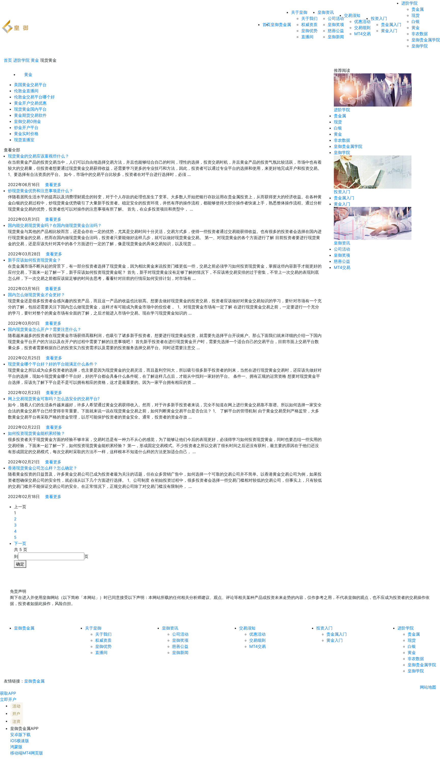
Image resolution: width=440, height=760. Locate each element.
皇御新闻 (336, 36)
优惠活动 (362, 21)
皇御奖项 (336, 24)
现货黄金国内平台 (30, 109)
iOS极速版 (19, 740)
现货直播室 (24, 139)
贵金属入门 (391, 24)
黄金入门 (389, 30)
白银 (415, 21)
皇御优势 (309, 30)
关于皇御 (299, 12)
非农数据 (419, 33)
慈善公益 (336, 30)
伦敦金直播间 (26, 90)
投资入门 (379, 18)
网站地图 (428, 687)
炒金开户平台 (26, 127)
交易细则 (362, 27)
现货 (415, 15)
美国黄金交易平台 (30, 84)
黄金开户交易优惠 (30, 103)
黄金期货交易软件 (30, 115)
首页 (8, 60)
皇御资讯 (326, 12)
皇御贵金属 (281, 24)
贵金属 (417, 9)
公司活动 (336, 18)
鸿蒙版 (16, 746)
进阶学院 (409, 3)
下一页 (20, 543)
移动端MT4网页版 (26, 752)
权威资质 (309, 24)
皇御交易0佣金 (27, 121)
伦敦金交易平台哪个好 (34, 96)
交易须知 (352, 15)
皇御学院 (419, 45)
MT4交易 (362, 33)
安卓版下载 (20, 734)
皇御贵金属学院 (425, 39)
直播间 (307, 36)
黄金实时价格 (26, 133)
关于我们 (309, 18)
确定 (20, 564)
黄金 (415, 27)
